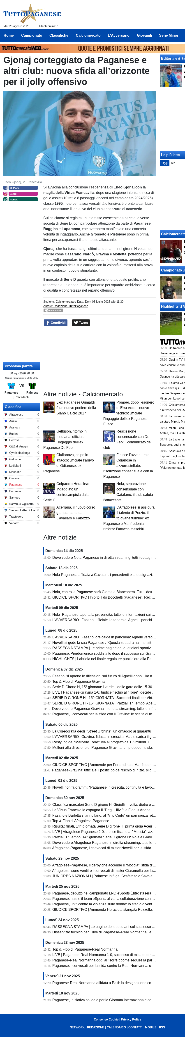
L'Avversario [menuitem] (119, 35)
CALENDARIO (116, 1027)
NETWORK (77, 1027)
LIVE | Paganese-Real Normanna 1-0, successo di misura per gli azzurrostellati (115, 955)
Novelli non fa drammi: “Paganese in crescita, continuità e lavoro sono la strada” (116, 787)
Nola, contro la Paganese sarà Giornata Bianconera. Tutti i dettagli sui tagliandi (115, 592)
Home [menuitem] (9, 35)
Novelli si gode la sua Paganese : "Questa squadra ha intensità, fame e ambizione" (118, 643)
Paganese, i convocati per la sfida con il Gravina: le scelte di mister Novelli (111, 714)
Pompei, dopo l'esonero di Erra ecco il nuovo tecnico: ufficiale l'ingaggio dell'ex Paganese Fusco (128, 413)
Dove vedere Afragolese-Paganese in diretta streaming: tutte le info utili (109, 842)
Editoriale (169, 58)
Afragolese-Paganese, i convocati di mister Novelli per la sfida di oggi (107, 848)
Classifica (13, 407)
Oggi (165, 163)
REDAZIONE (95, 1027)
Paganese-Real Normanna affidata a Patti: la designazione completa (107, 983)
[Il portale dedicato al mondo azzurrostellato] (32, 14)
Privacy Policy (131, 1019)
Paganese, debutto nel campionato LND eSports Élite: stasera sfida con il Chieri (116, 893)
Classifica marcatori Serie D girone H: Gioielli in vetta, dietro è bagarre (108, 804)
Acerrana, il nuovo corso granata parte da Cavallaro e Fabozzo (75, 512)
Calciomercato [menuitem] (88, 35)
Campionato (171, 270)
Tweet (83, 322)
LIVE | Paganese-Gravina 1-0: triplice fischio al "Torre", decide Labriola (108, 692)
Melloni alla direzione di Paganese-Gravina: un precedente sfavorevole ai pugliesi (117, 747)
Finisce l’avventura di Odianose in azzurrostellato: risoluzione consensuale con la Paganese (128, 465)
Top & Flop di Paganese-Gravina (78, 681)
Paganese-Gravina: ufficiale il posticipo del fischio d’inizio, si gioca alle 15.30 (113, 770)
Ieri (173, 163)
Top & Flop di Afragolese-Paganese (80, 821)
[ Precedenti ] (21, 397)
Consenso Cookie (106, 1019)
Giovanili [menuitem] (144, 35)
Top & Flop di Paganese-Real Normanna (85, 949)
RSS (162, 1027)
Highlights (170, 306)
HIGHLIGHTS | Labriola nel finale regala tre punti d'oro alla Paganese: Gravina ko (117, 659)
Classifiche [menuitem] (58, 35)
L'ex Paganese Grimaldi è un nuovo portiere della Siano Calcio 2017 (76, 407)
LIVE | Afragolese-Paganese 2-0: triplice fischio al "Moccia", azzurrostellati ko (113, 832)
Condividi (58, 322)
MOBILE (151, 1027)
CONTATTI (135, 1027)
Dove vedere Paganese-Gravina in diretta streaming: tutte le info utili (106, 709)
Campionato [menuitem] (31, 35)
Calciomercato (65, 301)
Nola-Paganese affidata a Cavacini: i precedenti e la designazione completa (113, 575)
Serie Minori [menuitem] (169, 35)
